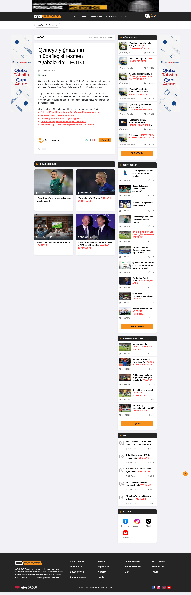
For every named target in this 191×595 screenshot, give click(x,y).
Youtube (125, 538)
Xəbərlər (103, 37)
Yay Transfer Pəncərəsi (47, 25)
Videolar (123, 16)
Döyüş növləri (77, 572)
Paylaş (104, 140)
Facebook (125, 526)
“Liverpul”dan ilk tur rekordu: (70, 112)
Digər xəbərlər (111, 16)
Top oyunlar (76, 567)
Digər (127, 572)
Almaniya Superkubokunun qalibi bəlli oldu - (67, 125)
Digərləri (137, 424)
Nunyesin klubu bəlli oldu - (57, 115)
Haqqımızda (158, 567)
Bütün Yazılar (137, 153)
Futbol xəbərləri (96, 16)
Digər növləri (103, 567)
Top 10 (100, 577)
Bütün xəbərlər (80, 16)
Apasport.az (55, 84)
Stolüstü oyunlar (78, 577)
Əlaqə (155, 572)
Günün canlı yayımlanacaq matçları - (63, 122)
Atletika (101, 561)
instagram (137, 526)
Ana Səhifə (93, 37)
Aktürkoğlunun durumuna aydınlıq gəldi (60, 118)
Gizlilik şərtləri (159, 561)
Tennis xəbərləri (133, 567)
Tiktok (148, 526)
